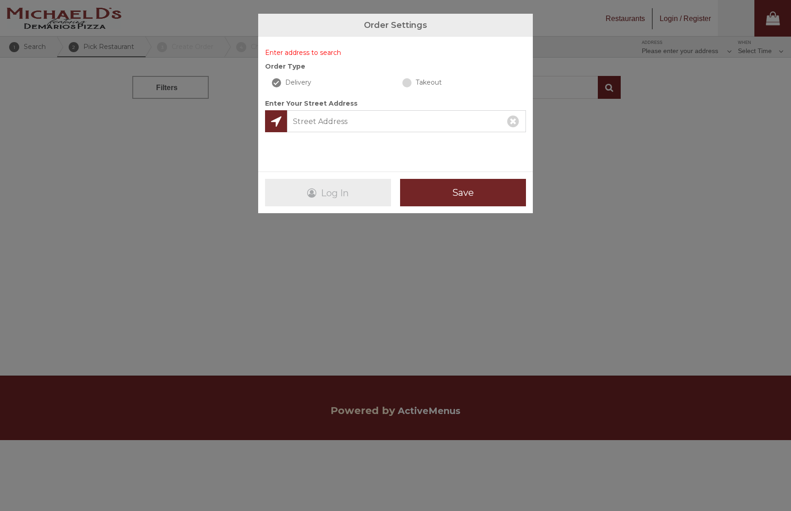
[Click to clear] (513, 121)
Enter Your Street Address (311, 103)
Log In (334, 193)
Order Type (285, 66)
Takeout (428, 82)
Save (463, 192)
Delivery (297, 82)
